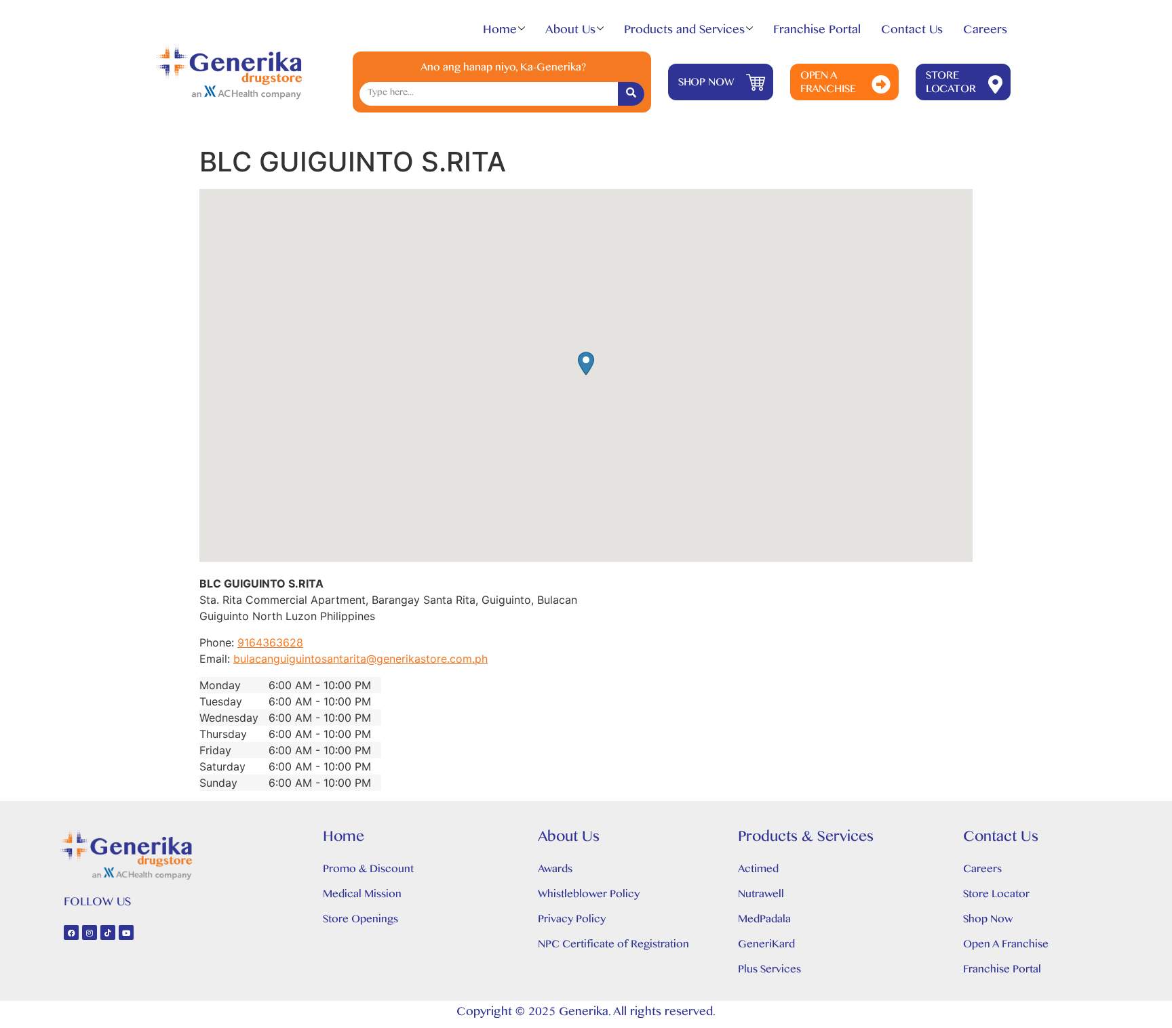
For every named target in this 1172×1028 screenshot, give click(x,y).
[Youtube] (126, 932)
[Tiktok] (107, 932)
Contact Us (912, 32)
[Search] (631, 94)
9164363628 (270, 642)
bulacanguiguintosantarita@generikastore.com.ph (360, 658)
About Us (570, 32)
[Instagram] (89, 932)
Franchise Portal (817, 32)
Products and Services (684, 32)
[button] (586, 363)
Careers (985, 32)
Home (500, 32)
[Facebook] (71, 932)
